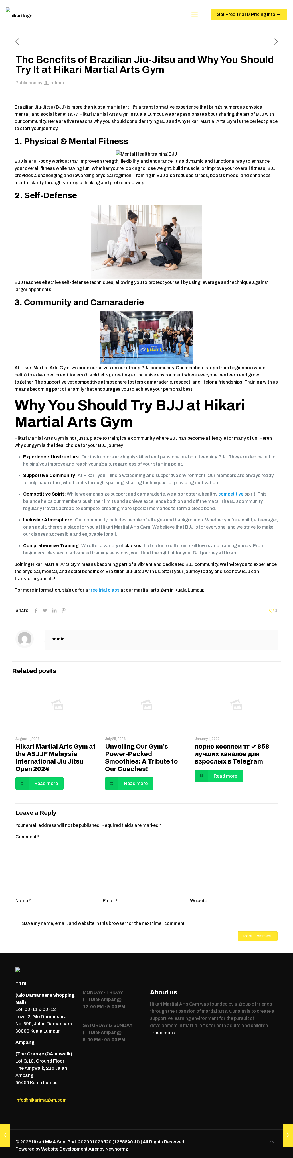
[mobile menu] (194, 14)
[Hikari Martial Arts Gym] (19, 14)
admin (57, 82)
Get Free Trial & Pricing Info (246, 14)
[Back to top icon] (272, 1142)
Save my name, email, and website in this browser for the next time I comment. (104, 923)
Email (110, 900)
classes (132, 545)
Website (198, 900)
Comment (27, 836)
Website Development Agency (72, 1149)
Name (23, 900)
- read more (162, 1032)
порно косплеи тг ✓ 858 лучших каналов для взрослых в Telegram (232, 754)
